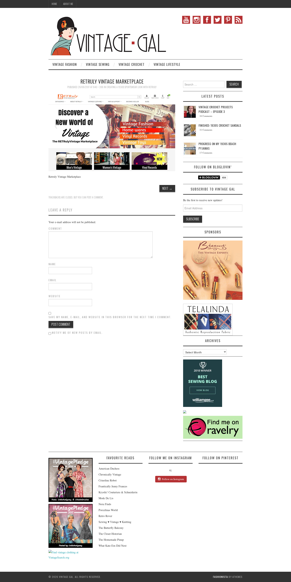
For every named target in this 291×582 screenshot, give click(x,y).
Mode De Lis (106, 498)
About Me (68, 4)
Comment (55, 228)
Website (54, 296)
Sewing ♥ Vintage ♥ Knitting (115, 522)
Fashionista (220, 577)
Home (54, 4)
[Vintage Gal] (107, 35)
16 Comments (206, 115)
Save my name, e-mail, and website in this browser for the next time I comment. (109, 317)
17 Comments (206, 152)
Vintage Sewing (97, 64)
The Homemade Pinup (111, 539)
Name (52, 264)
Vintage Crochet (132, 64)
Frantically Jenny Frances (113, 486)
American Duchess (109, 468)
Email (52, 280)
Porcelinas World (108, 510)
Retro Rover (105, 516)
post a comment (95, 197)
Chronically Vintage (110, 474)
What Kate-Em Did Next (112, 545)
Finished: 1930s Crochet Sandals (220, 125)
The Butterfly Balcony (111, 528)
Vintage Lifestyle (167, 64)
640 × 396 (98, 87)
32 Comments (206, 129)
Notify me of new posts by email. (77, 332)
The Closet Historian (110, 534)
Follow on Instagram (173, 479)
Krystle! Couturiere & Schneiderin (118, 492)
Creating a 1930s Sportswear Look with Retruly (131, 87)
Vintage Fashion (64, 64)
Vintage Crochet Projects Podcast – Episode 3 (216, 109)
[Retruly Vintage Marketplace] (111, 131)
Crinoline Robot (108, 480)
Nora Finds (105, 504)
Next (167, 188)
